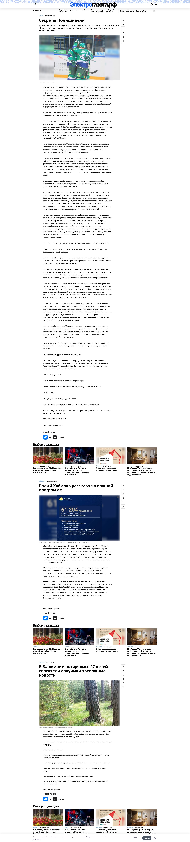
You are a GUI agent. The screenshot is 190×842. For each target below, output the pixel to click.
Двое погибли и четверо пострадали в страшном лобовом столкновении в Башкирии (134, 10)
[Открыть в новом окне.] (47, 437)
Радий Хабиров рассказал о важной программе (72, 10)
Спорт (41, 16)
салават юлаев (58, 425)
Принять (147, 838)
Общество (42, 481)
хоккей (50, 425)
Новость (37, 10)
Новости (42, 662)
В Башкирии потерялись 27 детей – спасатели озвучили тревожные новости (102, 10)
